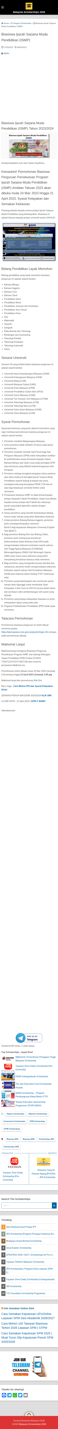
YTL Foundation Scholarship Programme (25, 1293)
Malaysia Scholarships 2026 (29, 12)
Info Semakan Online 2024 (19, 1308)
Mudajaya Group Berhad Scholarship (24, 1241)
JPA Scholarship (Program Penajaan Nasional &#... (30, 1234)
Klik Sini (38, 680)
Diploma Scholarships (38, 1114)
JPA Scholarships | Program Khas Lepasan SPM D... (29, 1270)
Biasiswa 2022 (29, 1139)
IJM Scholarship (13, 1286)
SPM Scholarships (37, 1121)
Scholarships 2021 (46, 1139)
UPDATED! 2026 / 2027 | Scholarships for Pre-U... (30, 1255)
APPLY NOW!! (38, 701)
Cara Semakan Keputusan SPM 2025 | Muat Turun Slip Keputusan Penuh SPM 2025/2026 (27, 1337)
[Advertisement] (29, 87)
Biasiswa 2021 (12, 1139)
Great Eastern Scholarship (18, 1248)
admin (6, 53)
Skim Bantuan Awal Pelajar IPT (21, 1227)
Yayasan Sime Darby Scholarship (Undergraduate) (30, 1279)
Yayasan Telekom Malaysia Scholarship (25, 1262)
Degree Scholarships (15, 1114)
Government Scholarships (14, 1121)
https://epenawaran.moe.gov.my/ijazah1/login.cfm (24, 632)
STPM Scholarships (12, 1129)
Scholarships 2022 (11, 1147)
